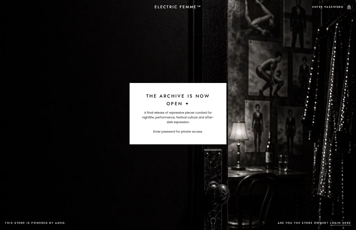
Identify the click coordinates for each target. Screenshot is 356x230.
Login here (340, 223)
